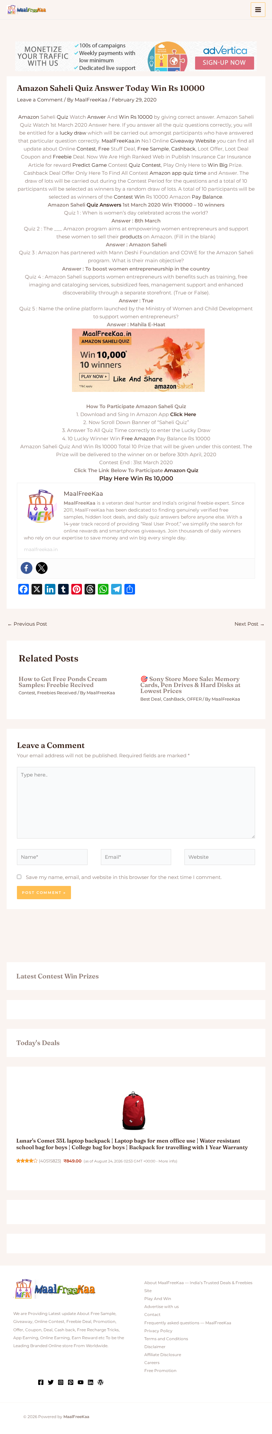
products (131, 237)
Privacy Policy (158, 1331)
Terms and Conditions (166, 1339)
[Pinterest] (71, 1382)
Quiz (62, 117)
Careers (152, 1362)
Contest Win (129, 197)
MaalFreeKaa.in (121, 141)
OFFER (194, 699)
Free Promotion (160, 1370)
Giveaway (182, 141)
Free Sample (153, 149)
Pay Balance (207, 197)
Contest (86, 149)
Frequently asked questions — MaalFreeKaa (187, 1323)
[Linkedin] (91, 1382)
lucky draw (73, 133)
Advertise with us (161, 1306)
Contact (152, 1314)
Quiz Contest (145, 165)
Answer (96, 117)
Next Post (250, 624)
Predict (81, 165)
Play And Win (157, 1298)
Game (99, 165)
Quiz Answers (104, 205)
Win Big (218, 165)
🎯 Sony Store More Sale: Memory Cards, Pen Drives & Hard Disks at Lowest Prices (190, 685)
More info (167, 1161)
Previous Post (27, 624)
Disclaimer (155, 1346)
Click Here (183, 414)
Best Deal (150, 699)
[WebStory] (100, 1382)
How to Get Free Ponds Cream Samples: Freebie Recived (63, 682)
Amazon (28, 117)
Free (103, 149)
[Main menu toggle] (258, 9)
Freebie (62, 157)
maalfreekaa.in (41, 549)
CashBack (174, 699)
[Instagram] (61, 1382)
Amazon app (165, 173)
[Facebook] (27, 568)
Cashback (183, 149)
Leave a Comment (40, 100)
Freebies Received (57, 692)
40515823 (50, 1160)
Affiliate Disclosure (162, 1354)
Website (205, 141)
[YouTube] (81, 1382)
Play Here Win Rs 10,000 (136, 478)
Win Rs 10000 (136, 117)
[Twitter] (42, 568)
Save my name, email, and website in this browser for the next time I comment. (124, 877)
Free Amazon (138, 439)
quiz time (194, 173)
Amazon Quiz (181, 470)
